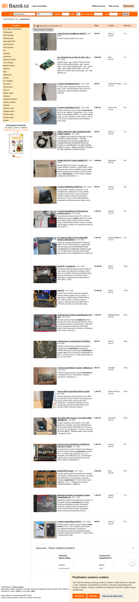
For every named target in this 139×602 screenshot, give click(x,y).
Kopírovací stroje (9, 60)
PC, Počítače (8, 81)
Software (6, 96)
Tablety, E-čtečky (9, 102)
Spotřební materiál (10, 99)
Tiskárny (6, 105)
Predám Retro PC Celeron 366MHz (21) (72, 160)
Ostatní (5, 120)
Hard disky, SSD (9, 41)
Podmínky (41, 589)
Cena (96, 26)
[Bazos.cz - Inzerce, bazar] (15, 8)
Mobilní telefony (9, 66)
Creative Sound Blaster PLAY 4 (69, 522)
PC (16, 19)
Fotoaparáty (7, 32)
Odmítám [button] (93, 596)
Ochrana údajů (51, 589)
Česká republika (12, 598)
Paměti (5, 78)
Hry (4, 50)
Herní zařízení (8, 47)
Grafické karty (8, 38)
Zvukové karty (8, 117)
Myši (5, 72)
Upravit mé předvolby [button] (112, 596)
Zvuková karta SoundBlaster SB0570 (71, 34)
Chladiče (6, 54)
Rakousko (37, 598)
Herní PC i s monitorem (66, 266)
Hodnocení (19, 589)
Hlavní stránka (8, 19)
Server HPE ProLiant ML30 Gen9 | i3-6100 (73, 391)
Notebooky (7, 75)
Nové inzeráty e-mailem (43, 30)
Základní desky (8, 111)
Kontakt (27, 589)
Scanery (6, 90)
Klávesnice (7, 57)
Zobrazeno (128, 26)
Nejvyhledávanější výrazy (22, 595)
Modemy (6, 69)
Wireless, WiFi (8, 108)
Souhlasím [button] (79, 596)
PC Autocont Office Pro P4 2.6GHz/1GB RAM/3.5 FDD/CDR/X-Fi (72, 239)
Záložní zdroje (8, 114)
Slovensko (23, 598)
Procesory (7, 84)
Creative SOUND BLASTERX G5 (69, 187)
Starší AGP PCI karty (65, 471)
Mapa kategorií (6, 595)
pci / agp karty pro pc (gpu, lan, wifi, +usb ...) (74, 57)
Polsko (30, 598)
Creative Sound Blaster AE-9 (68, 108)
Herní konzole (8, 44)
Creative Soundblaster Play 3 (68, 84)
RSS (59, 589)
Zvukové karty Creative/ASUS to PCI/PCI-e (73, 341)
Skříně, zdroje (8, 93)
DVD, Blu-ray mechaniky (12, 29)
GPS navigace (8, 35)
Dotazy (12, 589)
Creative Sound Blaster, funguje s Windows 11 (75, 368)
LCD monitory (8, 63)
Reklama (34, 589)
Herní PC (60, 291)
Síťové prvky (7, 87)
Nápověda (5, 589)
